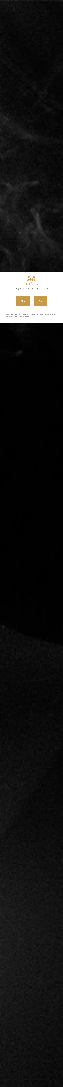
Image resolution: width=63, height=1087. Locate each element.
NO (40, 301)
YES (23, 301)
